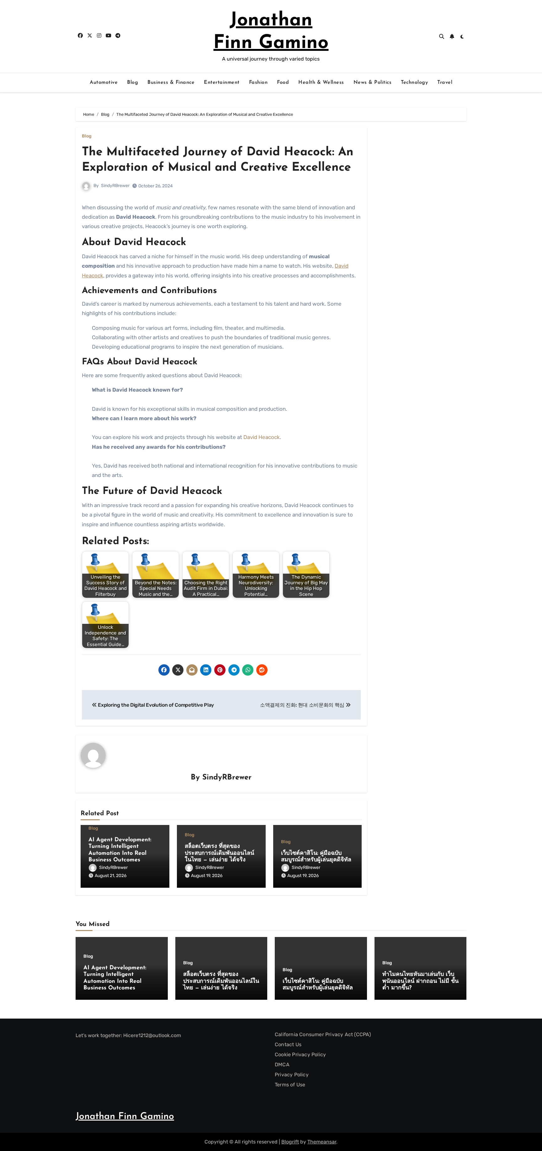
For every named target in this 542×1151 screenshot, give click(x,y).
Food (283, 82)
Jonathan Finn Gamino (125, 1117)
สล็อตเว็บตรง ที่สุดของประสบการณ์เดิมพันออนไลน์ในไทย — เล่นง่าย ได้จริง (219, 853)
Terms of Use (290, 1085)
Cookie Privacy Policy (300, 1054)
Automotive (104, 82)
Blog (132, 82)
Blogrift (290, 1142)
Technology (414, 82)
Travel (444, 82)
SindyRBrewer (115, 185)
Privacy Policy (292, 1075)
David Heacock (261, 437)
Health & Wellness (321, 82)
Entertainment (222, 82)
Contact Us (288, 1044)
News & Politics (372, 82)
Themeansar (321, 1142)
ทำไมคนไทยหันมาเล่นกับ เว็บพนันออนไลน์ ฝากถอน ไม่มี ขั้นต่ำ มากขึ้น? (420, 981)
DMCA (282, 1065)
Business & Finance (170, 82)
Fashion (258, 82)
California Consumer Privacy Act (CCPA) (323, 1034)
